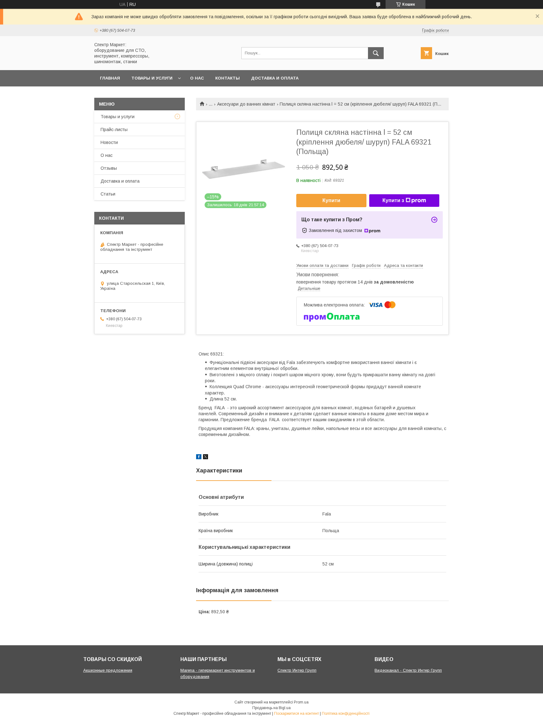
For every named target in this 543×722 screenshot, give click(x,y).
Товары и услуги (152, 78)
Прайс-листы (114, 129)
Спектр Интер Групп (296, 670)
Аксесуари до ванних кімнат (246, 104)
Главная (110, 78)
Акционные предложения (107, 670)
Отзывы (109, 168)
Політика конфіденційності (346, 713)
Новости (109, 142)
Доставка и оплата (275, 78)
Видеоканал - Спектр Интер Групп (408, 670)
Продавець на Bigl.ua (271, 708)
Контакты (227, 78)
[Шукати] (376, 53)
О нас (197, 78)
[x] (205, 457)
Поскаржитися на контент (296, 713)
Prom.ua (301, 702)
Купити (331, 200)
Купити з (393, 200)
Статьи (108, 193)
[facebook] (198, 457)
